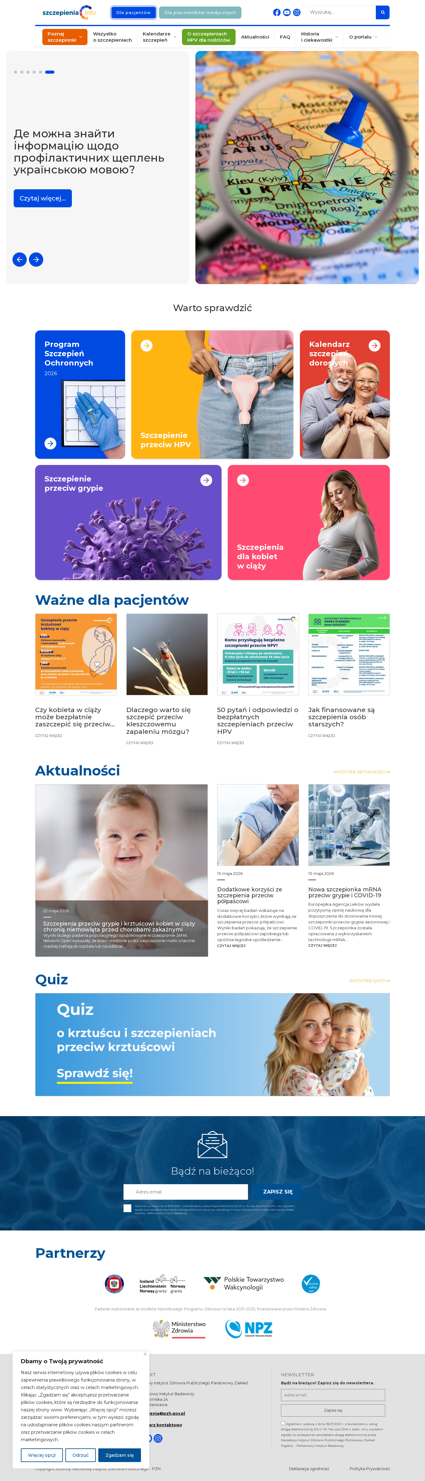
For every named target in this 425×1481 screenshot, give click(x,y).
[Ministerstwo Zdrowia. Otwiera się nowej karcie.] (179, 1329)
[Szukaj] (383, 12)
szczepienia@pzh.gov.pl (159, 1413)
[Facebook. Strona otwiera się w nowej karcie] (277, 12)
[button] (18, 72)
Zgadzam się (119, 1455)
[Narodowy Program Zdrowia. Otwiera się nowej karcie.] (248, 1329)
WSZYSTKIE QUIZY (367, 980)
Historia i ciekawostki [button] (316, 37)
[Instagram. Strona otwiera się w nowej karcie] (297, 12)
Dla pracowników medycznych (200, 12)
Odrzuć (80, 1455)
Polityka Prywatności (370, 1468)
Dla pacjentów (133, 12)
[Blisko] (145, 1354)
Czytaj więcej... (43, 193)
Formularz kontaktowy (157, 1425)
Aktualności (255, 37)
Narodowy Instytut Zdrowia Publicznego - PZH (116, 1468)
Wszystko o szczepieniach (112, 37)
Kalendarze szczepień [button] (156, 37)
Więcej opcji (42, 1455)
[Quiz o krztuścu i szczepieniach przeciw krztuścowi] (212, 1044)
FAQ (285, 37)
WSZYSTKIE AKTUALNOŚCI (360, 772)
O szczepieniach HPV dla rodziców (208, 37)
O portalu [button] (360, 37)
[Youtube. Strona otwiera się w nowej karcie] (287, 12)
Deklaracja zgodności (309, 1468)
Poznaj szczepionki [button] (62, 37)
